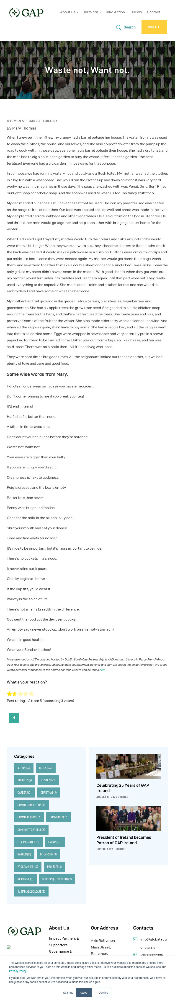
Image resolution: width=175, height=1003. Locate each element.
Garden (24, 854)
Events (54, 842)
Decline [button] (103, 992)
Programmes (28, 866)
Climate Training (29, 817)
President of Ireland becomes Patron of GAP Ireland (123, 840)
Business (25, 780)
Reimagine (25, 879)
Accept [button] (84, 992)
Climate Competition (32, 805)
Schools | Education (43, 121)
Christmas (49, 792)
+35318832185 (151, 955)
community (58, 817)
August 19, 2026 (106, 797)
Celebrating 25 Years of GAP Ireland (122, 788)
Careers (24, 792)
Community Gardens (31, 830)
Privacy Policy (17, 971)
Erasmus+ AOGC (28, 842)
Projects (54, 866)
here (103, 669)
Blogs (45, 768)
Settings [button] (68, 992)
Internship (48, 854)
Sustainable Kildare (31, 891)
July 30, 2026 (104, 849)
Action (24, 768)
